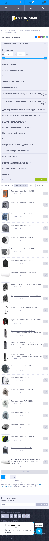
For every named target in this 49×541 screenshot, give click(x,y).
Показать (41, 180)
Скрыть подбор (7, 180)
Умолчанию (20, 186)
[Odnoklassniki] (11, 516)
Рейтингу (40, 186)
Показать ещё (24, 472)
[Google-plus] (24, 516)
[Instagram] (28, 516)
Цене (31, 186)
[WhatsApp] (44, 37)
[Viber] (41, 37)
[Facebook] (7, 516)
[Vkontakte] (3, 516)
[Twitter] (15, 516)
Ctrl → (13, 477)
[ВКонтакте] (36, 37)
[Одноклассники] (39, 37)
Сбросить (30, 180)
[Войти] (6, 2)
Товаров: (4, 186)
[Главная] (1, 30)
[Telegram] (47, 37)
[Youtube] (19, 516)
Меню (18, 8)
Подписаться (42, 504)
